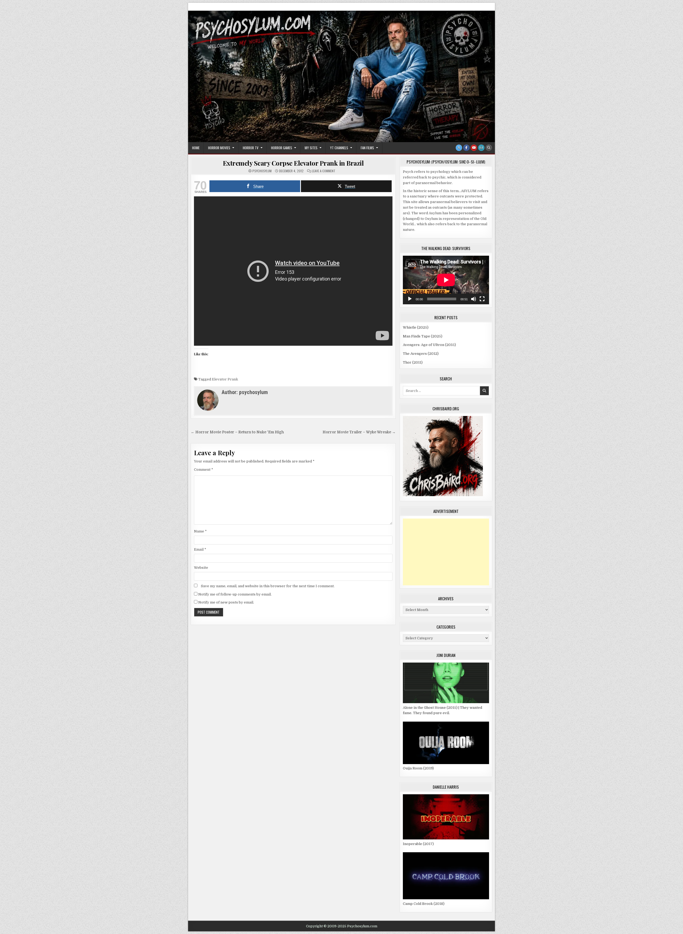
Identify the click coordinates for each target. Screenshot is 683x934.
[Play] (409, 299)
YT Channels (339, 147)
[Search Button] (489, 148)
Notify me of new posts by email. (226, 602)
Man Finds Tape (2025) (422, 336)
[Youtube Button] (474, 148)
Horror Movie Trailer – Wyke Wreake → (359, 432)
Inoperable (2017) (418, 844)
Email (200, 549)
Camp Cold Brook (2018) (423, 904)
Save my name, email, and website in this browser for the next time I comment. (268, 586)
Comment (203, 470)
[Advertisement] (446, 552)
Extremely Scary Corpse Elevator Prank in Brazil (293, 163)
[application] (446, 280)
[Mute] (473, 299)
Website (201, 568)
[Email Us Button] (481, 148)
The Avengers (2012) (421, 354)
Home (196, 147)
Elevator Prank (225, 379)
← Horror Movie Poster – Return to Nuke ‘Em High (237, 432)
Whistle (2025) (415, 327)
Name (200, 531)
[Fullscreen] (482, 299)
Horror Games (281, 147)
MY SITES (311, 147)
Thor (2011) (413, 362)
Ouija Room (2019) (418, 768)
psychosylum (262, 171)
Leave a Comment (323, 171)
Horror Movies (219, 147)
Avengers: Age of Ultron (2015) (429, 345)
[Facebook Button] (466, 148)
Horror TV (251, 147)
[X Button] (459, 148)
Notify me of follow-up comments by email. (235, 594)
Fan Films (367, 147)
